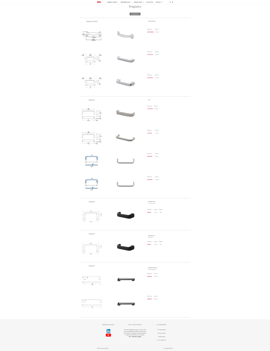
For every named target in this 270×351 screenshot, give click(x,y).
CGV (130, 336)
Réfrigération (125, 2)
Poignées (135, 6)
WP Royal (106, 348)
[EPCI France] (99, 2)
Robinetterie (138, 2)
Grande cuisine (112, 2)
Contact (158, 2)
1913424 (149, 133)
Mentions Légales (136, 336)
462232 (149, 244)
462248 (149, 212)
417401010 (150, 77)
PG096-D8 (149, 156)
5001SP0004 (150, 32)
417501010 (150, 54)
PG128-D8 (149, 179)
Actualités (149, 2)
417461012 (150, 108)
